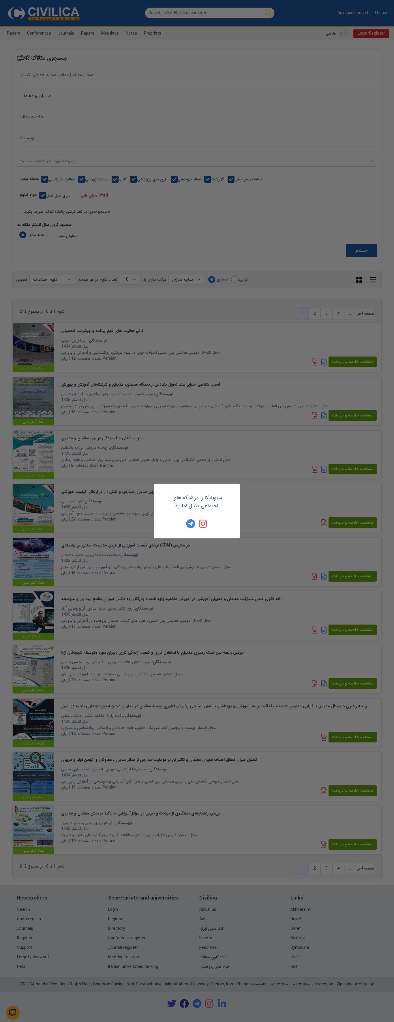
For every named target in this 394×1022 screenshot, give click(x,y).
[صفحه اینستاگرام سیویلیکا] (203, 523)
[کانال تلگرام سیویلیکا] (190, 523)
